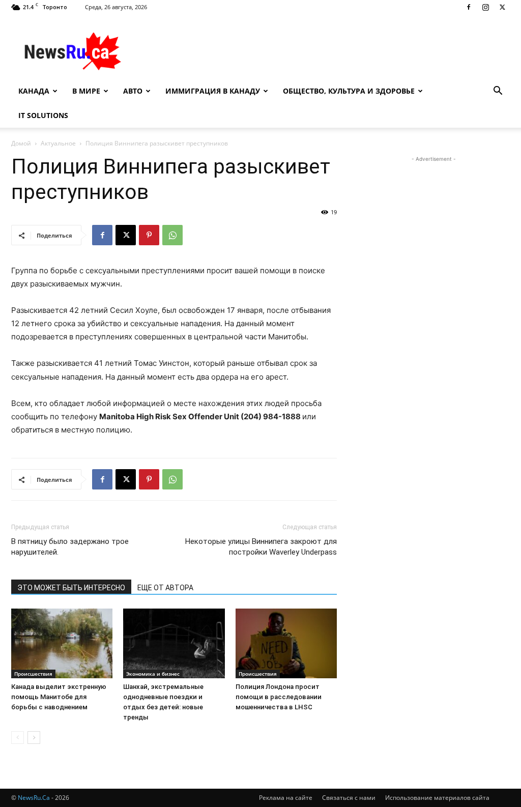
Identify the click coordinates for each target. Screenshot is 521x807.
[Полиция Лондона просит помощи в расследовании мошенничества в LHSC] (286, 643)
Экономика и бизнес (153, 673)
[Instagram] (485, 7)
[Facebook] (468, 7)
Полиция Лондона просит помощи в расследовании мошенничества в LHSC (279, 697)
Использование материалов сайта (437, 797)
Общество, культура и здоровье (349, 91)
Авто (132, 91)
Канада (33, 91)
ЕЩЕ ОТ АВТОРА (165, 588)
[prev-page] (17, 737)
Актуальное (58, 143)
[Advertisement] (325, 51)
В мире (86, 91)
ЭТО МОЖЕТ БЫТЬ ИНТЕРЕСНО (71, 588)
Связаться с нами (348, 797)
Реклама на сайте (285, 797)
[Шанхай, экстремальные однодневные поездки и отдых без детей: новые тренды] (173, 643)
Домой (21, 143)
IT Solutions (43, 115)
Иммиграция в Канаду (212, 91)
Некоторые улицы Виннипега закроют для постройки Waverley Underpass (261, 547)
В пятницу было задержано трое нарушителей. (70, 547)
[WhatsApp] (172, 235)
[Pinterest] (149, 235)
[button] (497, 92)
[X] (502, 7)
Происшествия (33, 673)
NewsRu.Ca (34, 797)
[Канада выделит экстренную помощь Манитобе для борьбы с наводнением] (61, 643)
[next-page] (33, 737)
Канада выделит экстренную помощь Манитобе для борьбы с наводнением (58, 697)
